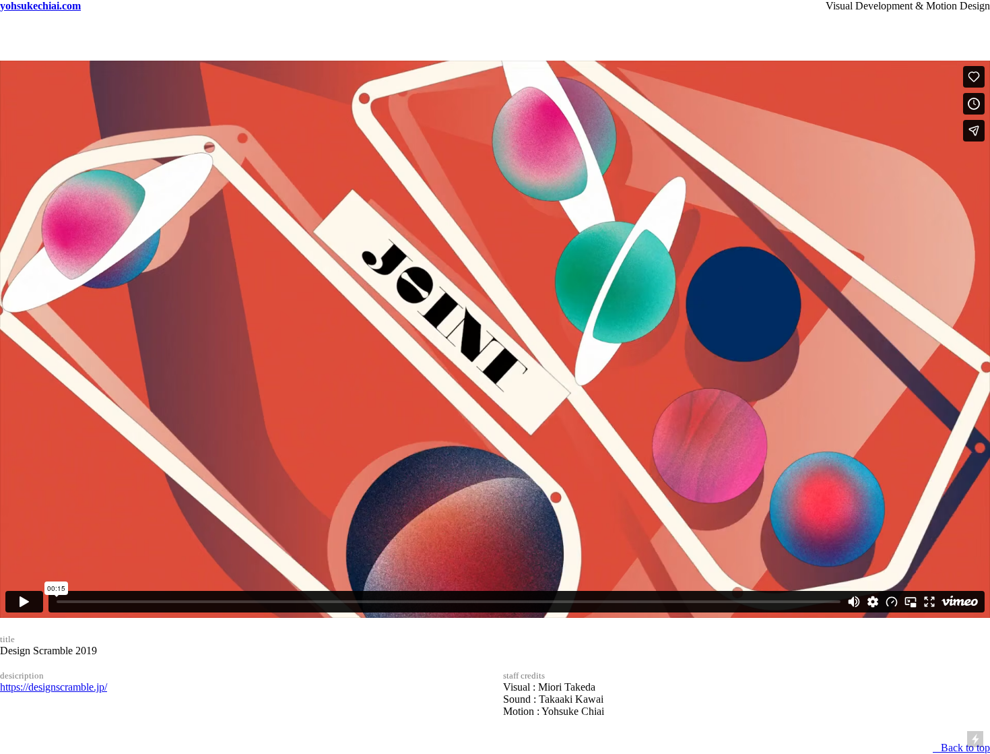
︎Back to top (961, 747)
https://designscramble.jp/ (53, 687)
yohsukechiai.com (40, 5)
